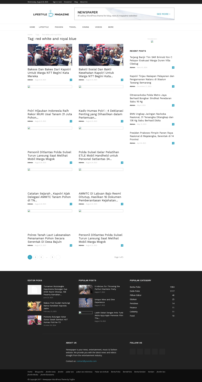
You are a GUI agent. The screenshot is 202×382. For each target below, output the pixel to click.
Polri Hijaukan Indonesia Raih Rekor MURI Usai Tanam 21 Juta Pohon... (50, 114)
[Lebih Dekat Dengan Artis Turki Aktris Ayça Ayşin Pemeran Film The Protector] (85, 316)
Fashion (59, 27)
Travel (72, 27)
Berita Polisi (115, 372)
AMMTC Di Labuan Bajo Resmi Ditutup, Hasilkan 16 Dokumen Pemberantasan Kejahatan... (100, 197)
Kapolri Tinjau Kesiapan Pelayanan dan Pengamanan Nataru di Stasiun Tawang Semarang (152, 79)
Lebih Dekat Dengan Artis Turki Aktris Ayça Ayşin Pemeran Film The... (109, 315)
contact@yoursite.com (87, 361)
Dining (85, 27)
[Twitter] (168, 2)
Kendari (151, 372)
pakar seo (70, 372)
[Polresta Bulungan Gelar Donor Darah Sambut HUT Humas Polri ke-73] (34, 320)
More (111, 27)
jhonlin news (51, 372)
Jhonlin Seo (161, 372)
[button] (171, 27)
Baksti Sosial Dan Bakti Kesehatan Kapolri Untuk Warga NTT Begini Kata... (96, 73)
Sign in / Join (57, 2)
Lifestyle (44, 27)
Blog (76, 2)
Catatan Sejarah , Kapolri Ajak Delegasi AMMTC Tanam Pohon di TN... (49, 197)
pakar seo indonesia (84, 372)
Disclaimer (68, 2)
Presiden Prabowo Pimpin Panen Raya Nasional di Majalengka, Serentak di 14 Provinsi (152, 136)
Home (32, 27)
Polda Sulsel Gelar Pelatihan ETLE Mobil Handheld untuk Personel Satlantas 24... (99, 155)
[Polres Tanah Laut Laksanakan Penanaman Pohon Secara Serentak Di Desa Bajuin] (50, 220)
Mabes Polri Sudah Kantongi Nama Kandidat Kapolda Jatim (57, 305)
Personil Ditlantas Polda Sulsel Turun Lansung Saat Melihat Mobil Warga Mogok (49, 155)
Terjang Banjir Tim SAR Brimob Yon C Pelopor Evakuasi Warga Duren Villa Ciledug (151, 60)
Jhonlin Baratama (47, 375)
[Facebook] (154, 2)
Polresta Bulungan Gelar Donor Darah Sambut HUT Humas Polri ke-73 (56, 319)
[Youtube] (172, 2)
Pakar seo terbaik (102, 372)
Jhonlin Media (33, 375)
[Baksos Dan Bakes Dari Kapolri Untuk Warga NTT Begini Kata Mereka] (50, 55)
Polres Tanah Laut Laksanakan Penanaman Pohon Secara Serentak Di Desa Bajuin (49, 238)
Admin (30, 80)
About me (84, 2)
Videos (98, 27)
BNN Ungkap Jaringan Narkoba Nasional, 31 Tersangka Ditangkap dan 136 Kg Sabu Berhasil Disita (151, 117)
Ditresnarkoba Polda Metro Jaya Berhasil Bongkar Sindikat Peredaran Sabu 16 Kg (150, 98)
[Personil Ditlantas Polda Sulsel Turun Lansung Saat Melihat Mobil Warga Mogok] (50, 138)
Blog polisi (39, 372)
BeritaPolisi (127, 372)
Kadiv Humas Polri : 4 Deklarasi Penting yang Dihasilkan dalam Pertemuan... (101, 114)
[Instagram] (163, 2)
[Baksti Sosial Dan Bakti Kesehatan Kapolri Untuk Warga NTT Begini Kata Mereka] (101, 55)
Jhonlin (60, 372)
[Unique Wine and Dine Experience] (85, 303)
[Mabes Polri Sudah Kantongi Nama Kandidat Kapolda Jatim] (34, 306)
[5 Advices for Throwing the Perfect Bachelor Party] (85, 289)
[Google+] (159, 2)
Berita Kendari (140, 372)
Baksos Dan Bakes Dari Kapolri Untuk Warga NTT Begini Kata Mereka (49, 73)
